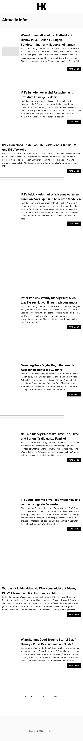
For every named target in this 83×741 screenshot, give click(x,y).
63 (44, 696)
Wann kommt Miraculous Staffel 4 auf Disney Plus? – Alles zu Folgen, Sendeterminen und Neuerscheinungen (48, 40)
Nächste (54, 696)
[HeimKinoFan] (41, 6)
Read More (75, 69)
